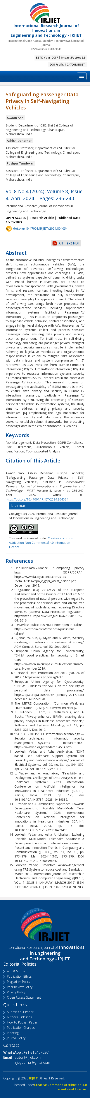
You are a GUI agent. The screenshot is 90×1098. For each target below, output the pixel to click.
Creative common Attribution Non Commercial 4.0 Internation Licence (41, 542)
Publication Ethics (19, 976)
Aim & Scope (16, 971)
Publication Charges (21, 1027)
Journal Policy (16, 1038)
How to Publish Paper (22, 1022)
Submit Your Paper (20, 1012)
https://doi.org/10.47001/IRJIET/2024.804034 (37, 499)
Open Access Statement (24, 997)
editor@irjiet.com (27, 1057)
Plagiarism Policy (18, 982)
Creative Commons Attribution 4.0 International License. (60, 1087)
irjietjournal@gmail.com (32, 1062)
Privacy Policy (16, 992)
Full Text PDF (68, 243)
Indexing (13, 1033)
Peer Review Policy (19, 987)
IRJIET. (34, 1078)
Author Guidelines (19, 1017)
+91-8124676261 (37, 1052)
